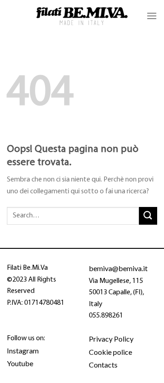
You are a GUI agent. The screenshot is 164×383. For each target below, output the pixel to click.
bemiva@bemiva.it (118, 268)
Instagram (23, 350)
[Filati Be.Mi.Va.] (82, 16)
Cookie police (110, 352)
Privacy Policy (111, 338)
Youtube (20, 363)
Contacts (103, 364)
